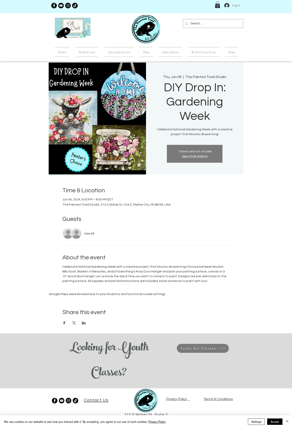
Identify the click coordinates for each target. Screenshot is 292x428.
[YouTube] (61, 5)
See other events (195, 156)
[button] (217, 4)
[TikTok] (75, 5)
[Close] (287, 421)
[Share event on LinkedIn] (84, 322)
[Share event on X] (74, 322)
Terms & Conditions (218, 399)
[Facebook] (54, 5)
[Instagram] (68, 5)
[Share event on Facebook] (64, 322)
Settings (256, 422)
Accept (275, 422)
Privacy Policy (157, 422)
